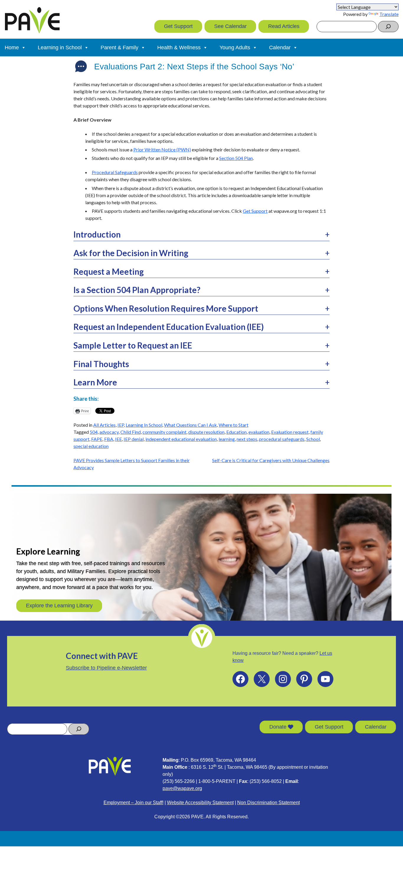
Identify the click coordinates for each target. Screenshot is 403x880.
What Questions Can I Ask (190, 425)
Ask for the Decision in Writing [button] (130, 253)
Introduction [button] (97, 234)
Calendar (375, 727)
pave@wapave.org (182, 788)
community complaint (164, 432)
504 (94, 432)
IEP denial (134, 439)
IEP (120, 425)
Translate (389, 14)
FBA (108, 439)
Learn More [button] (95, 382)
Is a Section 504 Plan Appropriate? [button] (136, 290)
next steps (247, 439)
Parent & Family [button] (119, 47)
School (313, 439)
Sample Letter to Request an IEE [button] (132, 345)
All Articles (104, 425)
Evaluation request (290, 432)
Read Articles (283, 26)
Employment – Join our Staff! (133, 802)
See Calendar (230, 26)
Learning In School (144, 425)
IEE (118, 439)
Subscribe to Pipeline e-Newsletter (106, 668)
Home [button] (12, 47)
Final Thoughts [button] (101, 364)
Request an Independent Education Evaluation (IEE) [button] (168, 327)
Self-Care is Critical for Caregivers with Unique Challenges (271, 460)
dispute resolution (206, 432)
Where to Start (233, 425)
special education (91, 446)
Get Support (178, 26)
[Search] (388, 26)
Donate (278, 727)
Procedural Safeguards (115, 172)
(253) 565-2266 (179, 781)
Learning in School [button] (60, 47)
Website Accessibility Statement (200, 802)
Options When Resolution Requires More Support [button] (165, 308)
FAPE (96, 439)
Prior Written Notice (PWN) (162, 149)
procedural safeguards (281, 439)
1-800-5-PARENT (216, 781)
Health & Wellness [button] (179, 47)
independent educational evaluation (181, 439)
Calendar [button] (280, 47)
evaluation (258, 432)
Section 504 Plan (236, 158)
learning (227, 439)
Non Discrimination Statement (268, 802)
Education (236, 432)
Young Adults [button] (234, 47)
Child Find (130, 432)
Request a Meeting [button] (108, 271)
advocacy (109, 432)
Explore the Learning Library (59, 606)
